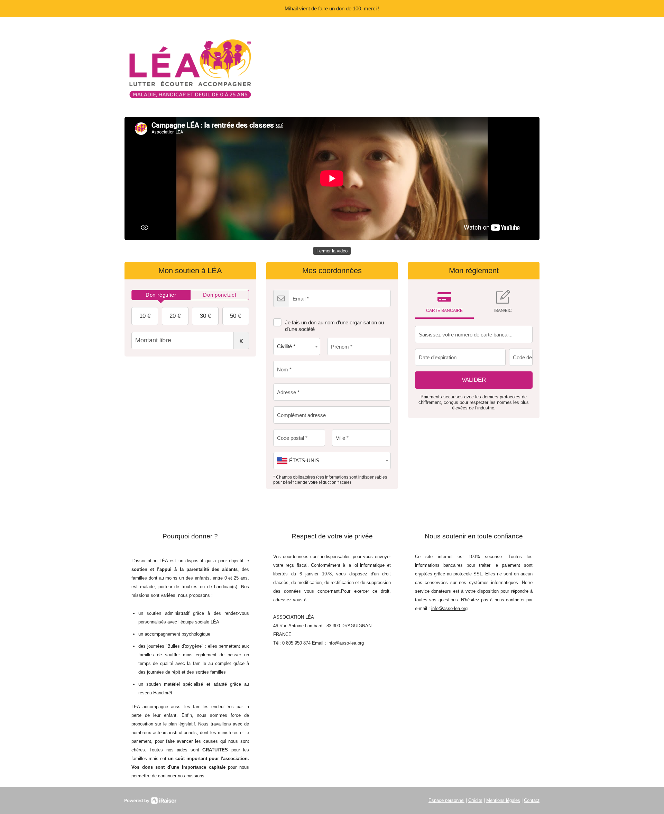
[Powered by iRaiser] (150, 800)
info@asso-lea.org (346, 643)
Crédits (475, 800)
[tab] (160, 295)
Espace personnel (446, 800)
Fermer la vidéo (332, 250)
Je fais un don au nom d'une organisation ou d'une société (334, 326)
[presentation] (161, 295)
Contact (532, 800)
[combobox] (296, 346)
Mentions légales (503, 800)
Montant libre (241, 340)
